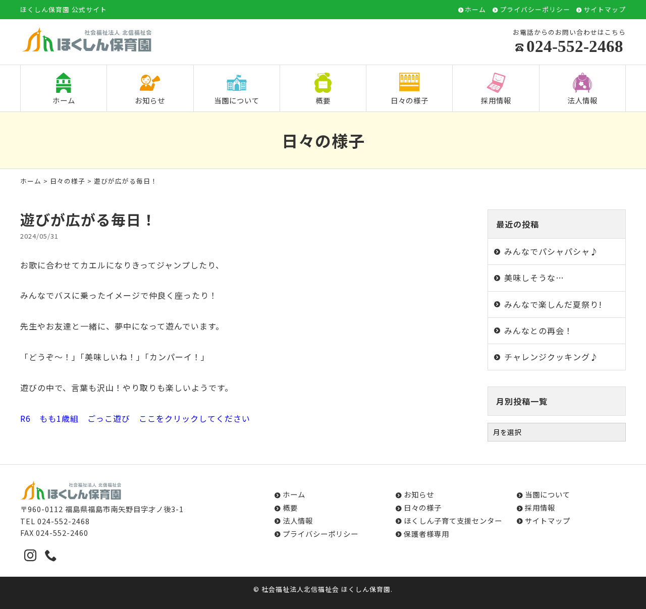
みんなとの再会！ (538, 330)
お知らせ (150, 100)
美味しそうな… (534, 277)
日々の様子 (409, 100)
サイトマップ (604, 10)
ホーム (475, 10)
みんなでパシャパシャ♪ (551, 251)
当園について (236, 100)
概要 (323, 100)
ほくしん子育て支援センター (453, 520)
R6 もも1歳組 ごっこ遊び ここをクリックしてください (135, 418)
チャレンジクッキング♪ (551, 357)
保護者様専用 (426, 533)
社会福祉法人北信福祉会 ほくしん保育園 (326, 589)
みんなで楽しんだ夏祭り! (553, 304)
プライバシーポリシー (535, 10)
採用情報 (496, 100)
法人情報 (582, 100)
